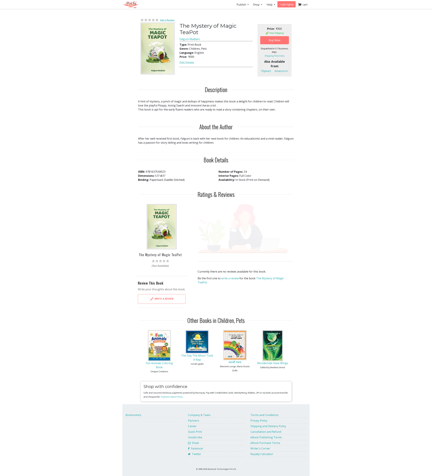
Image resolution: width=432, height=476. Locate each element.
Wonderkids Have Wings (272, 363)
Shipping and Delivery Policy (268, 426)
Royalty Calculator (261, 454)
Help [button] (270, 4)
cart (304, 4)
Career (192, 426)
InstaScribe (195, 437)
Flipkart (266, 71)
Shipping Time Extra (275, 55)
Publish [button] (242, 4)
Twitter (196, 454)
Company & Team (199, 415)
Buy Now (274, 40)
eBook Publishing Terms (266, 437)
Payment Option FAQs (172, 396)
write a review (230, 278)
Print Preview (187, 62)
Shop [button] (256, 4)
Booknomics (133, 415)
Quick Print (195, 432)
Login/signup (287, 4)
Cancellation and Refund (265, 432)
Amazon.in (281, 71)
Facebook (196, 448)
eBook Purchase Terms (265, 443)
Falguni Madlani (190, 39)
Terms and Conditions (264, 415)
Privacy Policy (258, 420)
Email (195, 443)
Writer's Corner (260, 448)
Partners (193, 420)
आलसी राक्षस (234, 362)
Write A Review (163, 298)
